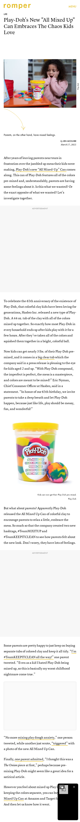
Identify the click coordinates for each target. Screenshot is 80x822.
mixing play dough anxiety (36, 737)
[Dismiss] (74, 787)
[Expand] (62, 787)
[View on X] (40, 706)
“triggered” (60, 743)
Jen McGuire (69, 141)
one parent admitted (29, 759)
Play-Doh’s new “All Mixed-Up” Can (41, 169)
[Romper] (17, 6)
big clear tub (46, 357)
